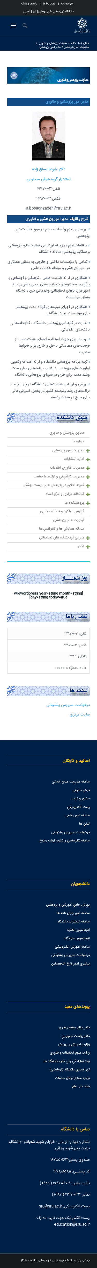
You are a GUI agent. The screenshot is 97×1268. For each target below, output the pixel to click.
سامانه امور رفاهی (77, 815)
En (34, 11)
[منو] (13, 25)
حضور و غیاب (81, 798)
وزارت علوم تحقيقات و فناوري (70, 1053)
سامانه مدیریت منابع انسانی (71, 782)
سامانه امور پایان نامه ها (73, 913)
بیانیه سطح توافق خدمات (72, 1078)
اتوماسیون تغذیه (78, 930)
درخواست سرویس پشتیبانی (68, 705)
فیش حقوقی (81, 790)
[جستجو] (24, 25)
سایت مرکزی (80, 714)
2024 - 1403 (28, 1260)
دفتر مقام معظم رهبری (74, 1027)
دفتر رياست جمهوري (76, 1036)
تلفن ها (84, 824)
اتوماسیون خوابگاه (77, 938)
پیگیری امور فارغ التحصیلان (70, 964)
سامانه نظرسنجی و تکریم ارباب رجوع (65, 841)
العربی (27, 11)
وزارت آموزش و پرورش (74, 1044)
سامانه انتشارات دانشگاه (74, 922)
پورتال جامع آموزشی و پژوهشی (68, 905)
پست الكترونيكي (78, 807)
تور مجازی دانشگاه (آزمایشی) (69, 1070)
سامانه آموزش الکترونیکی (72, 947)
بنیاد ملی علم (81, 1086)
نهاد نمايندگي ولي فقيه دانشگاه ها (67, 1061)
